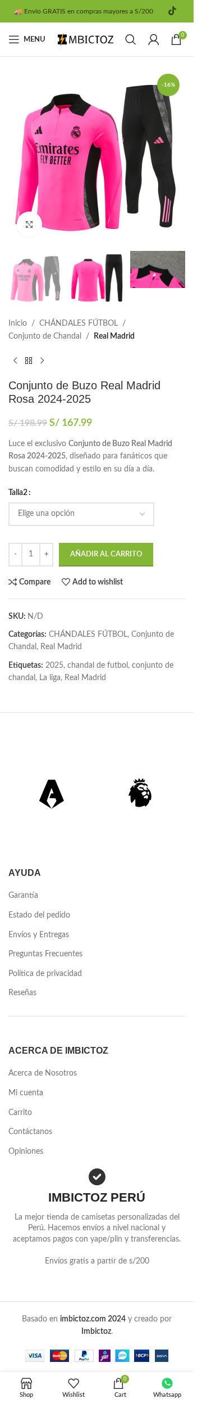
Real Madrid (114, 336)
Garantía (23, 896)
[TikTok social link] (172, 11)
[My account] (154, 39)
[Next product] (42, 360)
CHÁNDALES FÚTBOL (78, 323)
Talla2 (17, 493)
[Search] (131, 39)
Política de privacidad (45, 974)
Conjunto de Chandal (44, 336)
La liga (50, 678)
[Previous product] (15, 360)
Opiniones (25, 1151)
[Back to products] (28, 360)
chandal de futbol (97, 665)
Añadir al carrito (106, 554)
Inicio (17, 323)
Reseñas (22, 993)
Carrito (20, 1113)
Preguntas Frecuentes (45, 954)
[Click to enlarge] (29, 224)
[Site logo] (86, 39)
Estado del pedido (39, 915)
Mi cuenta (25, 1093)
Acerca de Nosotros (42, 1073)
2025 (54, 665)
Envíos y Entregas (38, 935)
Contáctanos (30, 1132)
